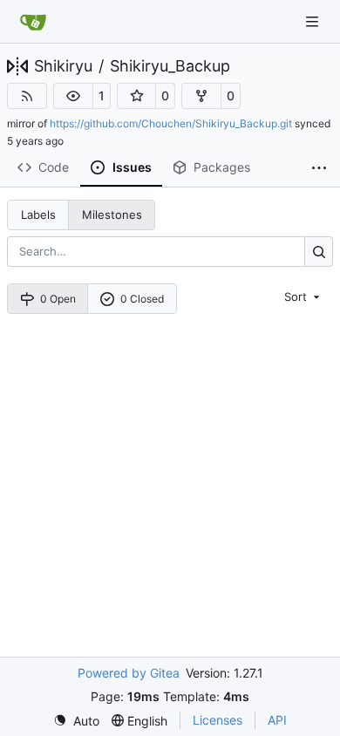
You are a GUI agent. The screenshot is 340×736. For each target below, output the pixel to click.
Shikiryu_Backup (170, 66)
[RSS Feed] (27, 96)
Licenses (217, 719)
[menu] (303, 296)
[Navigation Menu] (313, 21)
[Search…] (318, 251)
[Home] (33, 21)
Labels (38, 214)
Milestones (112, 214)
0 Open (58, 298)
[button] (73, 96)
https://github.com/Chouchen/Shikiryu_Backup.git (171, 123)
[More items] (319, 168)
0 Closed (142, 298)
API (277, 719)
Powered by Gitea (129, 672)
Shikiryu (63, 66)
